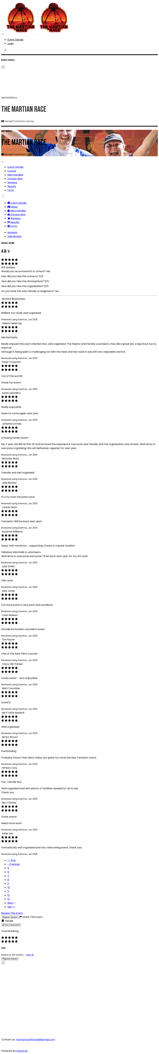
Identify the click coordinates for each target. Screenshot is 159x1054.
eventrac (22, 1051)
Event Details (15, 39)
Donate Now (15, 178)
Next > (11, 903)
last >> (11, 907)
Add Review (14, 236)
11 (8, 891)
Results (11, 186)
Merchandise (15, 175)
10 (8, 887)
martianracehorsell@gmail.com (35, 1039)
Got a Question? (12, 925)
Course (11, 171)
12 (8, 895)
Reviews (12, 182)
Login (10, 43)
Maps (14, 207)
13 (8, 899)
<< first (11, 860)
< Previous (13, 864)
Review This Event (12, 913)
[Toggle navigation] (2, 34)
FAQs (10, 190)
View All (30, 954)
